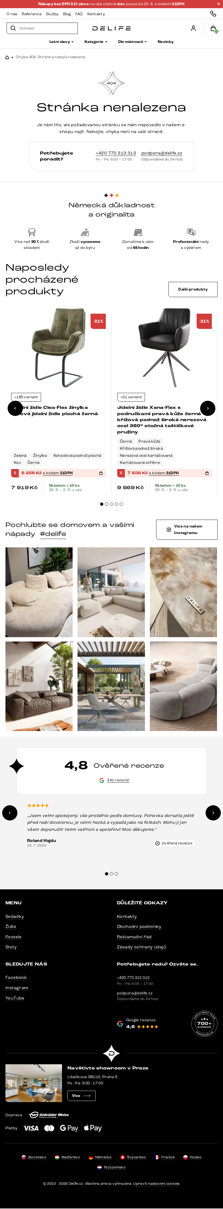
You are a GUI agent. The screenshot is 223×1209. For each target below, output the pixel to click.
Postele (13, 936)
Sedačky (14, 916)
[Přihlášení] (193, 28)
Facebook (16, 977)
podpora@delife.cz (161, 153)
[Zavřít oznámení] (218, 4)
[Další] (207, 408)
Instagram (17, 987)
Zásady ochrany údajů (141, 946)
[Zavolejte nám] (213, 13)
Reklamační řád (134, 936)
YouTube (14, 998)
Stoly (11, 946)
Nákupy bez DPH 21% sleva (63, 4)
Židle (10, 926)
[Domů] (111, 28)
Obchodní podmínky (139, 926)
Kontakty (127, 916)
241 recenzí (118, 780)
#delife (53, 534)
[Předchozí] (15, 408)
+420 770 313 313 (116, 153)
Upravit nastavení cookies (156, 1184)
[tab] (101, 504)
